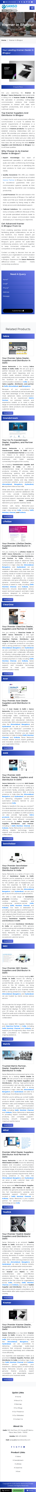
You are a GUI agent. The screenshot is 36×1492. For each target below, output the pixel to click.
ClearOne (18, 1468)
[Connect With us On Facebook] (19, 2)
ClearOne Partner (13, 1026)
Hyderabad (29, 484)
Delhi (6, 386)
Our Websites (18, 1415)
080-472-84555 (10, 2)
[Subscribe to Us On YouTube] (32, 2)
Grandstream (18, 1460)
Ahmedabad (13, 386)
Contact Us (18, 1419)
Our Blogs (18, 1408)
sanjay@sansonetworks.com (20, 1440)
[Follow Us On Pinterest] (26, 2)
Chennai (12, 512)
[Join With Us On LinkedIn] (16, 1447)
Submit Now (17, 311)
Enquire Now (18, 87)
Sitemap (18, 1404)
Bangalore (26, 386)
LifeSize (18, 1464)
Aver (18, 1471)
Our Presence (18, 1412)
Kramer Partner (8, 180)
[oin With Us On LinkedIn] (24, 2)
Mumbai (5, 512)
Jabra (18, 1456)
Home (3, 40)
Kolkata (23, 512)
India (25, 382)
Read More (8, 413)
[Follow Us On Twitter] (21, 2)
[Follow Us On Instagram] (29, 2)
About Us (18, 1400)
